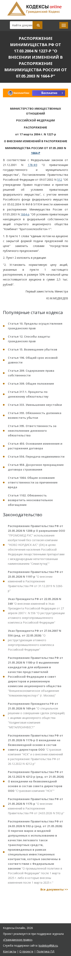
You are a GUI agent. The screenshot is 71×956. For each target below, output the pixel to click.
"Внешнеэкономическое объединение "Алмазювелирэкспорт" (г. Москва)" (35, 676)
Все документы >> (54, 889)
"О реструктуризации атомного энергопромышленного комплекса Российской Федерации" (34, 640)
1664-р (25, 214)
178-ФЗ (32, 165)
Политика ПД (45, 951)
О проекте (26, 951)
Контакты (9, 951)
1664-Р (35, 153)
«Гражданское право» (17, 939)
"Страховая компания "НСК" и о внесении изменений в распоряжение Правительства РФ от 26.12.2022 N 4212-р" (35, 750)
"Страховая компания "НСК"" (36, 781)
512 (59, 179)
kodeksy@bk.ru (48, 945)
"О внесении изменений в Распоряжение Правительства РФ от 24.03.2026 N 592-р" (36, 806)
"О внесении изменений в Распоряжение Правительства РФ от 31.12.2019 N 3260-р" (35, 581)
